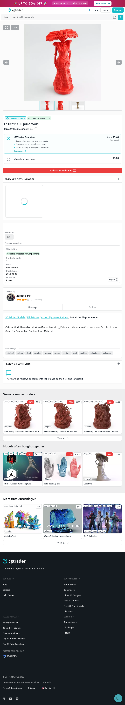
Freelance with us (11, 633)
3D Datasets (69, 589)
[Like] (23, 226)
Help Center (8, 595)
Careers (6, 589)
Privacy (31, 687)
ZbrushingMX (23, 295)
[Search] (120, 17)
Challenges (69, 627)
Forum (67, 632)
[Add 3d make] (118, 179)
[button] (114, 17)
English (47, 688)
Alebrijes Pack (10, 536)
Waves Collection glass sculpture (57, 536)
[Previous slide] (6, 62)
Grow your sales (10, 622)
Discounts (68, 611)
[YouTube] (10, 699)
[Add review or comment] (118, 363)
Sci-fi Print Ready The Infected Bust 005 (60, 431)
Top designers (70, 622)
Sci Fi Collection (90, 536)
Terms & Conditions (12, 687)
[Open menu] (4, 10)
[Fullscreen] (6, 27)
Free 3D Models (71, 600)
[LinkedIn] (4, 699)
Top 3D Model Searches (14, 638)
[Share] (102, 226)
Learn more (18, 151)
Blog (5, 584)
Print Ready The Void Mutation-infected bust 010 (24, 431)
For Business (70, 584)
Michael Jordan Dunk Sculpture (17, 484)
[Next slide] (119, 62)
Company (7, 579)
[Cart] (96, 10)
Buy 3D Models (70, 579)
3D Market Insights (12, 627)
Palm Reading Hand (52, 484)
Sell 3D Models (10, 617)
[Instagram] (17, 699)
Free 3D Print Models (74, 605)
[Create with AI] (90, 10)
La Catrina (88, 484)
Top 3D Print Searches (13, 643)
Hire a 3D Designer (72, 595)
